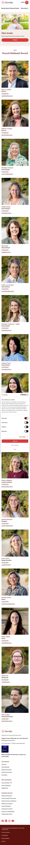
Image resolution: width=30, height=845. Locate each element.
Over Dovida (5, 761)
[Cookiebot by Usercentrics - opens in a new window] (22, 395)
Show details (22, 436)
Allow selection (15, 445)
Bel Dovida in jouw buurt (8, 740)
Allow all (15, 441)
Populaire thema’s (7, 793)
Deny (15, 449)
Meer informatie (6, 780)
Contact (15, 40)
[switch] (26, 422)
